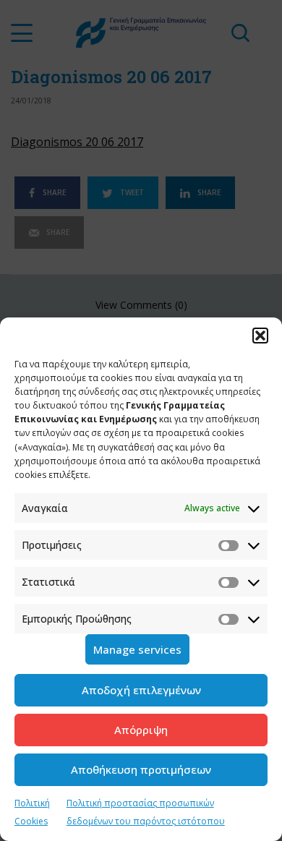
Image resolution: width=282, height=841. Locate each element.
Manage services (137, 649)
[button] (260, 335)
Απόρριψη (141, 729)
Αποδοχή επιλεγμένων (141, 690)
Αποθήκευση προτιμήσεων (141, 769)
